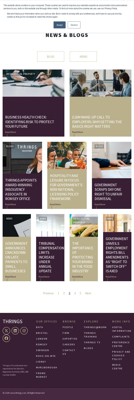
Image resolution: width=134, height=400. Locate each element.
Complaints (121, 336)
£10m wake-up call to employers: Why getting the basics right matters (97, 122)
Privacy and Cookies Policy (121, 355)
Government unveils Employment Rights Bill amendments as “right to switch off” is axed (117, 254)
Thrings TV (92, 342)
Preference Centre (121, 344)
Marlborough (46, 367)
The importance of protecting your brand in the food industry (82, 257)
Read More (10, 132)
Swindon (42, 350)
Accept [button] (60, 24)
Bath (39, 327)
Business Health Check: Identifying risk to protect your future (29, 122)
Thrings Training (90, 334)
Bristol (42, 332)
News (83, 57)
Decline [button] (74, 24)
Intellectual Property (20, 74)
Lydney (41, 361)
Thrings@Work (95, 327)
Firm (66, 332)
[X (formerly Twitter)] (7, 330)
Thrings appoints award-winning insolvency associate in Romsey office (21, 189)
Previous (48, 293)
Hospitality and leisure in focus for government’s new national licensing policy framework (66, 187)
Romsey (42, 344)
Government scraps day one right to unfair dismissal (108, 192)
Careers (69, 344)
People (68, 327)
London (42, 338)
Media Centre (117, 366)
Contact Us (69, 352)
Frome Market (41, 375)
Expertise (70, 338)
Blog (50, 57)
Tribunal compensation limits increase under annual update (50, 257)
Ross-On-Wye (46, 355)
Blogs (77, 74)
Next (88, 293)
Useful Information (121, 329)
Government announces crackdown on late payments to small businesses (16, 257)
